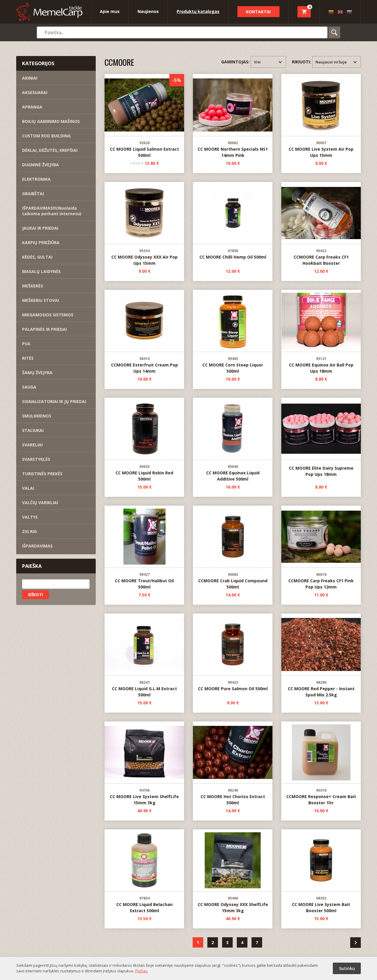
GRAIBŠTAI (33, 193)
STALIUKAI (33, 430)
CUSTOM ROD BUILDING (46, 136)
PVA (26, 343)
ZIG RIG (29, 531)
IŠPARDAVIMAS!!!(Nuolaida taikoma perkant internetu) (51, 210)
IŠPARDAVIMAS (37, 546)
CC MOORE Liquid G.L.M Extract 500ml (144, 689)
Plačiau (141, 971)
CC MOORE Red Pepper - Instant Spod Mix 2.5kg (321, 689)
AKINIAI (29, 78)
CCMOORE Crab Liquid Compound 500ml (232, 581)
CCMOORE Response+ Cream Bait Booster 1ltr (321, 797)
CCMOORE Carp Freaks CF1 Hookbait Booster (321, 257)
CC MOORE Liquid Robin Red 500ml (144, 473)
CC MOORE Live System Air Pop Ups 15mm (321, 149)
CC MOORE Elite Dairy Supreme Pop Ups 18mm (321, 471)
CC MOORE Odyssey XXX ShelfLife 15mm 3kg (233, 905)
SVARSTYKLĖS (36, 459)
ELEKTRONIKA (36, 179)
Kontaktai (258, 11)
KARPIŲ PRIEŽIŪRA (40, 242)
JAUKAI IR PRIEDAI (40, 228)
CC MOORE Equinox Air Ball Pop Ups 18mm (321, 365)
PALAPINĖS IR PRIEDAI (44, 329)
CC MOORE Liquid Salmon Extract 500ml (144, 149)
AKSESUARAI (34, 92)
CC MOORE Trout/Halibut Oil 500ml (144, 581)
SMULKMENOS (36, 416)
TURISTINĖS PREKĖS (42, 473)
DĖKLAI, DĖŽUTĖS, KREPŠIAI (49, 150)
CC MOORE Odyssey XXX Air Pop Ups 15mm (144, 257)
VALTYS (30, 517)
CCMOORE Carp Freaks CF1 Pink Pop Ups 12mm (321, 581)
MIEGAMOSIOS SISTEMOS (47, 315)
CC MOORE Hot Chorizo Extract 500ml (233, 797)
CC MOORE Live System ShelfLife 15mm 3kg (144, 797)
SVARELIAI (32, 445)
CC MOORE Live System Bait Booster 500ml (321, 905)
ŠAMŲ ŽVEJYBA (37, 372)
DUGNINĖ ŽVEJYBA (40, 164)
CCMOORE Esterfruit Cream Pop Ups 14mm (144, 365)
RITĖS (28, 358)
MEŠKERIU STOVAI (40, 300)
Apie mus (110, 11)
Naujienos (148, 11)
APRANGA (32, 107)
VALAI (28, 488)
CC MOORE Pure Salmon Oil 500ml (233, 686)
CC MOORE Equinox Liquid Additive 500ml (232, 473)
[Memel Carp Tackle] (49, 12)
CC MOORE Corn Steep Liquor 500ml (232, 365)
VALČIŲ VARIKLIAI (40, 502)
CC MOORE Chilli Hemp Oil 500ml (232, 254)
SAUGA (29, 387)
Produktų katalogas (198, 11)
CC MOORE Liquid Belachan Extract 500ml (144, 905)
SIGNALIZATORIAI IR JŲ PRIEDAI (54, 401)
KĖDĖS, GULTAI (37, 257)
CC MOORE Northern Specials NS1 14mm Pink (233, 149)
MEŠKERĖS (32, 286)
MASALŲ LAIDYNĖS (41, 271)
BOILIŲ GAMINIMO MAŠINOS (51, 121)
